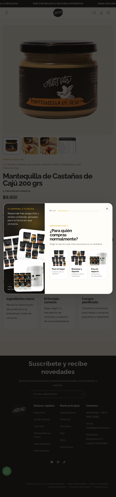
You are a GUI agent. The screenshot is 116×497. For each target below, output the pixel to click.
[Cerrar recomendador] (107, 208)
